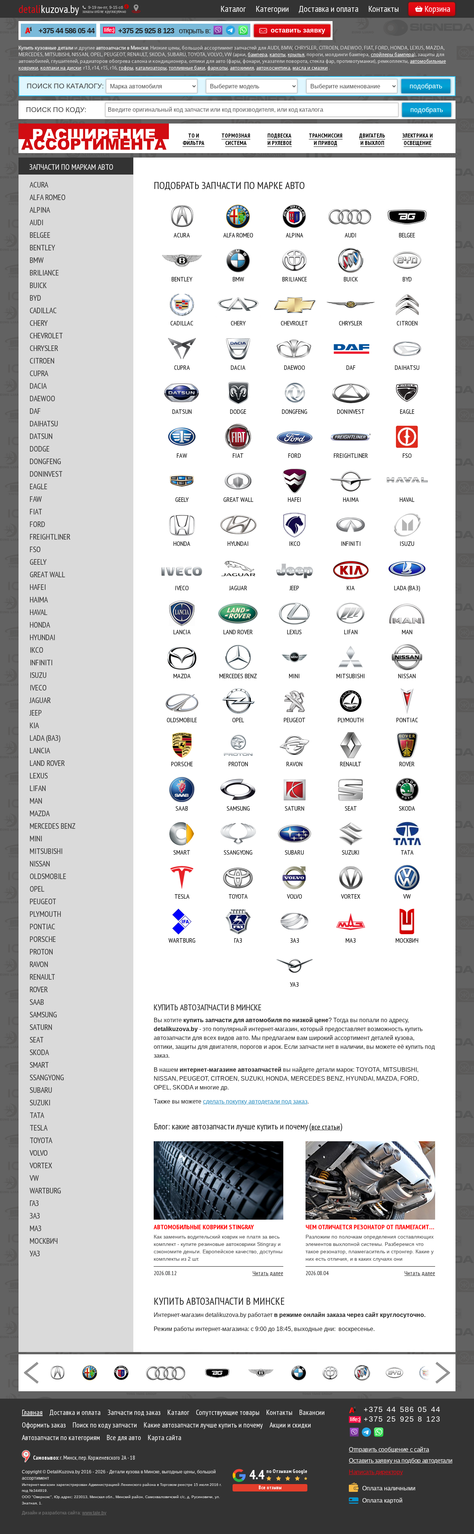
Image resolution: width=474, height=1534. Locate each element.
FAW (36, 499)
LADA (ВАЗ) (45, 738)
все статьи (325, 1127)
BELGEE (40, 235)
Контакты (383, 8)
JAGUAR (40, 700)
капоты (278, 55)
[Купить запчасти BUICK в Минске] (362, 1372)
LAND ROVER (47, 763)
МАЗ (35, 1228)
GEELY (38, 562)
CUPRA (39, 373)
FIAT (36, 511)
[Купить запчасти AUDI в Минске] (166, 1372)
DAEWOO (42, 398)
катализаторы (151, 68)
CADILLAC (43, 310)
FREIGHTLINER (50, 536)
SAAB (37, 1002)
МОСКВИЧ (44, 1241)
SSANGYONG (47, 1077)
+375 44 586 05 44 (66, 31)
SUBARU (41, 1090)
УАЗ (35, 1253)
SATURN (41, 1027)
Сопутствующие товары (228, 1412)
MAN (36, 800)
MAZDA (40, 813)
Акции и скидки (290, 1425)
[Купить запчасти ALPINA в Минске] (121, 1372)
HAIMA (39, 599)
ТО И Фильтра (193, 139)
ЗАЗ (35, 1215)
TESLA (38, 1127)
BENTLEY (42, 247)
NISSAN (40, 863)
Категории (272, 8)
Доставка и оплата (328, 8)
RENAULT (42, 977)
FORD (37, 524)
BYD (35, 298)
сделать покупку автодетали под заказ (255, 1101)
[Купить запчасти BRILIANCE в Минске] (330, 1372)
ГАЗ (34, 1203)
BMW (37, 260)
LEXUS (39, 775)
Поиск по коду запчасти (105, 1425)
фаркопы (217, 68)
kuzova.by (49, 8)
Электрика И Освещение (417, 139)
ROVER (39, 989)
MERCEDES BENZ (53, 826)
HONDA (40, 624)
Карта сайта (164, 1437)
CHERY (39, 323)
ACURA (39, 184)
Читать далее (268, 1273)
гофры (126, 68)
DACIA (38, 386)
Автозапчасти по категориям (61, 1437)
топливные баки (187, 68)
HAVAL (38, 612)
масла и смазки (310, 68)
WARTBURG (45, 1190)
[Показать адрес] (136, 9)
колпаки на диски (60, 68)
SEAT (37, 1039)
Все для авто (124, 1437)
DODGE (40, 448)
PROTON (41, 951)
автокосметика (273, 68)
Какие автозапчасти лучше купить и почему (203, 1425)
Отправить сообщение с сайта (389, 1449)
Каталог (233, 8)
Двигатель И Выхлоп (372, 139)
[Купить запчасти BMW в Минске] (299, 1372)
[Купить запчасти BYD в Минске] (394, 1372)
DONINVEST (46, 474)
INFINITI (41, 662)
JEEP (36, 712)
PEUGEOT (43, 901)
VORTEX (41, 1165)
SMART (39, 1065)
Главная (32, 1412)
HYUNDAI (42, 637)
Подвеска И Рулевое (279, 139)
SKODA (39, 1052)
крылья (296, 55)
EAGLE (38, 486)
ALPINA (40, 210)
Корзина (437, 8)
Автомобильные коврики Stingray (204, 1227)
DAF (35, 411)
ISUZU (38, 675)
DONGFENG (45, 461)
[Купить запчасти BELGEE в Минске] (217, 1372)
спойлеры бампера (392, 55)
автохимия (242, 68)
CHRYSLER (44, 348)
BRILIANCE (44, 272)
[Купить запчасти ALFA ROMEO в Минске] (89, 1372)
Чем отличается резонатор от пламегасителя (372, 1227)
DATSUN (41, 436)
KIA (34, 725)
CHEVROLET (46, 335)
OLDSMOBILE (48, 876)
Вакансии (312, 1412)
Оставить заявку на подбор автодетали (400, 1460)
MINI (36, 838)
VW (34, 1178)
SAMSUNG (43, 1014)
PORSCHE (43, 939)
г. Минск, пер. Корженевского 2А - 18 (84, 1457)
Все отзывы (269, 1487)
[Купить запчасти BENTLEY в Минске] (261, 1372)
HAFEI (38, 587)
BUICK (38, 285)
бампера (257, 55)
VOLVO (39, 1153)
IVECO (38, 687)
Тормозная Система (235, 139)
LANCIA (40, 750)
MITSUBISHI (46, 851)
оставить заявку (298, 30)
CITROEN (42, 360)
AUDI (36, 222)
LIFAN (38, 788)
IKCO (36, 650)
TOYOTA (41, 1140)
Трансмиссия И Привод (326, 139)
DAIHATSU (44, 423)
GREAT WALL (47, 574)
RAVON (39, 964)
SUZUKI (40, 1102)
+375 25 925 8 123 (146, 31)
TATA (37, 1115)
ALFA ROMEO (48, 197)
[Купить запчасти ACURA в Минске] (57, 1372)
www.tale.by (94, 1513)
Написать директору (376, 1472)
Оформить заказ (44, 1425)
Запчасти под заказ (134, 1412)
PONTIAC (42, 926)
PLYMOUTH (45, 914)
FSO (35, 549)
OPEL (37, 888)
